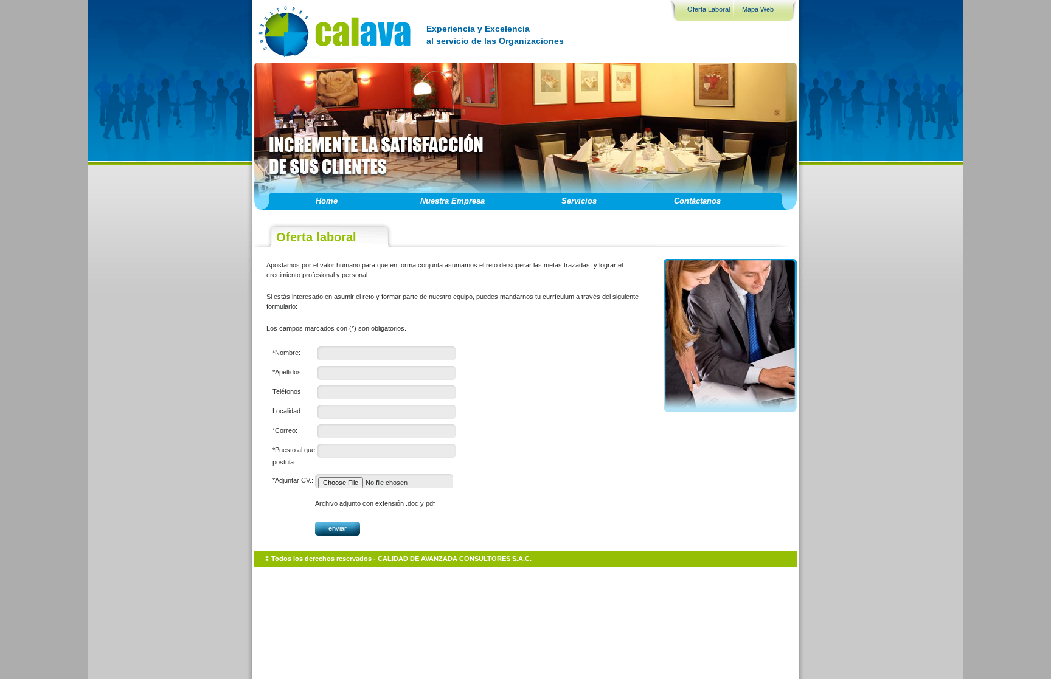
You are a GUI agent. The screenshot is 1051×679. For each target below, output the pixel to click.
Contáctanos (697, 200)
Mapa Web (758, 9)
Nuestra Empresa (452, 200)
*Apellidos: (287, 372)
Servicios (579, 200)
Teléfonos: (287, 391)
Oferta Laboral (708, 9)
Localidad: (287, 411)
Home (327, 200)
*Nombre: (286, 352)
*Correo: (284, 430)
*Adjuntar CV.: (292, 480)
